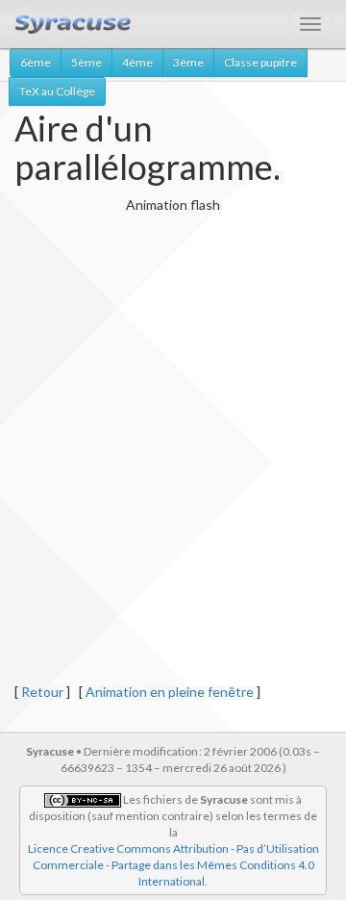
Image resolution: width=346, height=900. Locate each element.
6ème (35, 62)
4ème (137, 62)
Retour (42, 691)
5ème (86, 62)
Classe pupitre (260, 62)
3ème (188, 62)
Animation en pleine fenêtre (170, 691)
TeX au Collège (57, 91)
